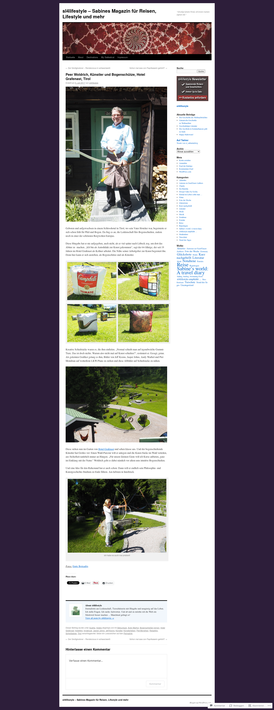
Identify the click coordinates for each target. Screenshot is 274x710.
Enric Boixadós (80, 566)
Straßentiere (183, 234)
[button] (91, 281)
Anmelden (183, 163)
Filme (181, 197)
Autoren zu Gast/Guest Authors (191, 183)
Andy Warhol (133, 627)
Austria (92, 627)
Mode (181, 211)
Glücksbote (183, 203)
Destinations (92, 57)
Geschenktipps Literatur (188, 126)
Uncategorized (187, 285)
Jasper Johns (99, 630)
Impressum (122, 57)
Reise (181, 223)
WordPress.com (185, 171)
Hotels (99, 627)
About (80, 57)
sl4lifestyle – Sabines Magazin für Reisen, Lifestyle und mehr (109, 13)
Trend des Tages (185, 240)
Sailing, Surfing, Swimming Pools (190, 276)
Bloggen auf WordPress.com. (201, 702)
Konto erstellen (185, 160)
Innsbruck (88, 630)
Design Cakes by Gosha (188, 191)
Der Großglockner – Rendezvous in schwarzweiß (88, 68)
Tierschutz (183, 237)
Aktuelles (182, 180)
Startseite (70, 57)
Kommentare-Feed (186, 168)
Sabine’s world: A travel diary (190, 228)
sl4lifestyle (93, 82)
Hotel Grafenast (106, 449)
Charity (182, 186)
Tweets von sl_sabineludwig (187, 143)
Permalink (128, 633)
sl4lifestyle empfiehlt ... (189, 279)
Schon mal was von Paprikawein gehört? (148, 68)
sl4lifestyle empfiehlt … (188, 231)
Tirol (80, 633)
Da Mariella (183, 188)
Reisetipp (154, 630)
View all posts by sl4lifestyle (99, 618)
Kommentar (155, 683)
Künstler (119, 630)
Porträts (182, 220)
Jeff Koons (110, 630)
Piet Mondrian (143, 630)
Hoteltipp (79, 630)
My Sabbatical (107, 57)
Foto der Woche (185, 200)
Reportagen (183, 225)
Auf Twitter (182, 140)
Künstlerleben (130, 630)
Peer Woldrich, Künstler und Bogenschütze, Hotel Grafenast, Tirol (105, 76)
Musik (181, 214)
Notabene (182, 217)
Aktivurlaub (122, 627)
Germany (204, 251)
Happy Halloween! (186, 134)
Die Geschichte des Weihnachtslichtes (193, 117)
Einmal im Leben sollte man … (190, 194)
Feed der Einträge (185, 166)
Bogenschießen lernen (150, 627)
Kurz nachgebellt (185, 206)
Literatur (182, 208)
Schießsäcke (71, 633)
